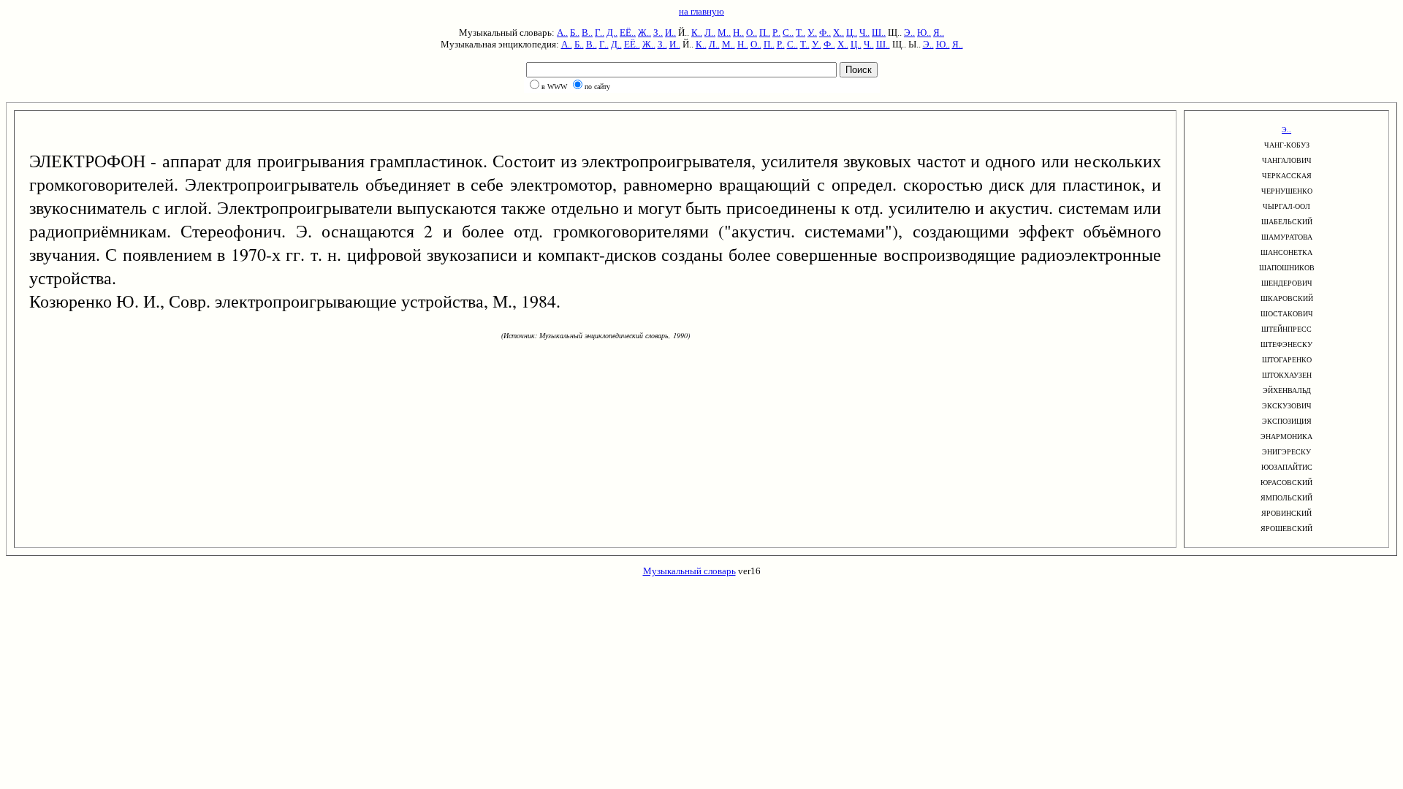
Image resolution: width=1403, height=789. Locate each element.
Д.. (612, 32)
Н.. (738, 32)
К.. (696, 32)
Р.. (776, 32)
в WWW (554, 87)
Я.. (938, 32)
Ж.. (644, 32)
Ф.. (825, 32)
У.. (812, 32)
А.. (562, 32)
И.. (670, 32)
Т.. (800, 32)
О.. (751, 32)
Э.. (909, 32)
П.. (764, 32)
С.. (788, 32)
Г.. (599, 32)
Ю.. (924, 32)
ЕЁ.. (628, 32)
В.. (587, 32)
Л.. (709, 32)
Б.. (574, 32)
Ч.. (864, 32)
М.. (724, 32)
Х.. (838, 32)
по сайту (597, 87)
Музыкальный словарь (689, 570)
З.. (658, 32)
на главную (701, 11)
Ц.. (851, 32)
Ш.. (879, 32)
